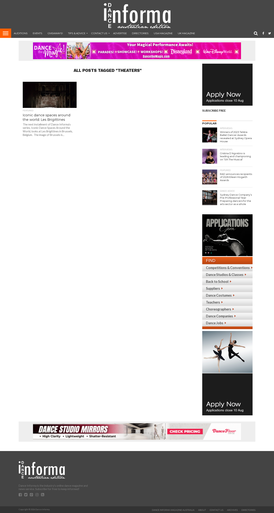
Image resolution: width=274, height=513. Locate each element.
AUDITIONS (21, 33)
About (202, 510)
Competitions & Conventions (228, 268)
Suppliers (213, 288)
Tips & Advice (76, 33)
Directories (140, 33)
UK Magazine (186, 33)
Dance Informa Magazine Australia (173, 510)
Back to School (217, 281)
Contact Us (99, 33)
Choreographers (218, 309)
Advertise (120, 33)
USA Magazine (163, 33)
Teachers (213, 302)
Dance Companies (219, 316)
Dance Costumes (219, 295)
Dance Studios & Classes (224, 275)
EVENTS (37, 33)
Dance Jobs (214, 323)
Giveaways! (55, 33)
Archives (232, 510)
